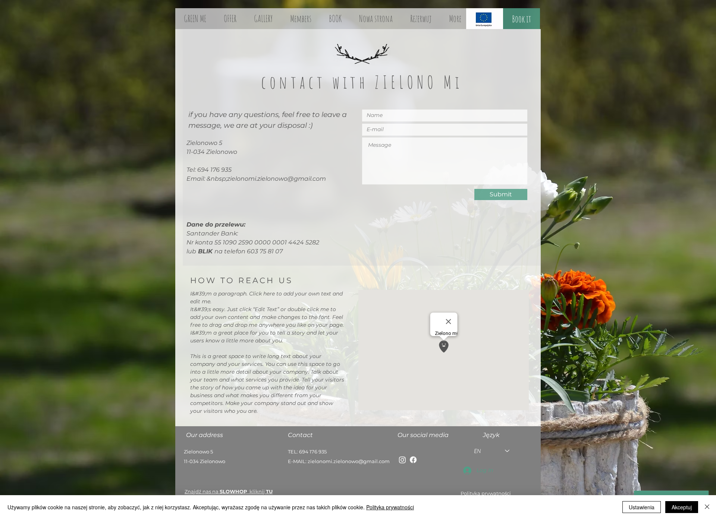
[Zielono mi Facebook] (413, 459)
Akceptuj (682, 507)
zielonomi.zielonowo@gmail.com (276, 178)
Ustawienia (641, 507)
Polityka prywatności (390, 507)
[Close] (707, 507)
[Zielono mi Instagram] (402, 459)
